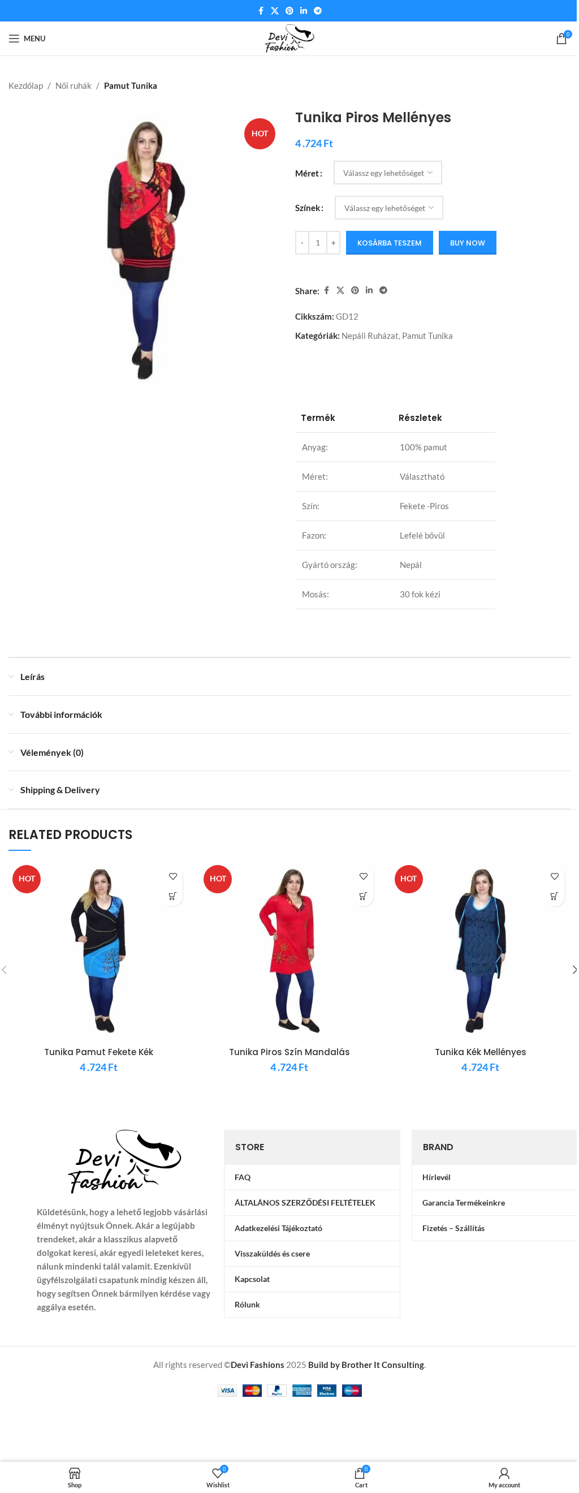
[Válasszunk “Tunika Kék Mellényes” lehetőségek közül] (555, 896)
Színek (307, 208)
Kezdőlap (25, 85)
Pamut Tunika (130, 85)
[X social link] (274, 11)
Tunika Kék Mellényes (480, 1052)
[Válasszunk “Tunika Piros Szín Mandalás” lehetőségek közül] (364, 896)
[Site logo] (290, 37)
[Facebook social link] (260, 11)
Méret (307, 173)
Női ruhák (73, 85)
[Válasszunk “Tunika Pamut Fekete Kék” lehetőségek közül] (173, 896)
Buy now (467, 243)
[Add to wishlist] (173, 877)
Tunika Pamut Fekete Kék (98, 1052)
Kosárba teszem (389, 243)
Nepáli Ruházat (370, 335)
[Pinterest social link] (289, 11)
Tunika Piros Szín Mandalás (289, 1052)
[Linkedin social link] (303, 11)
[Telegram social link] (317, 11)
